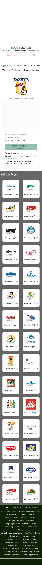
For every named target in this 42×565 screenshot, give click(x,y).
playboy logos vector (12, 542)
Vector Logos (6, 65)
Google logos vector (12, 524)
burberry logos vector (29, 517)
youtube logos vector (30, 555)
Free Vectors (34, 51)
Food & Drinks (17, 65)
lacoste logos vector (12, 527)
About (6, 507)
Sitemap (35, 507)
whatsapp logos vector (12, 555)
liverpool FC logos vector (21, 530)
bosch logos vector (12, 517)
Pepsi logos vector (11, 539)
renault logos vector (29, 545)
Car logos (11, 521)
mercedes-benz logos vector (11, 533)
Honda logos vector (29, 524)
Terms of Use (12, 158)
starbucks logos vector (30, 548)
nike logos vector (29, 536)
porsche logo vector (12, 545)
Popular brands (21, 51)
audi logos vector (13, 514)
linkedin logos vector (29, 527)
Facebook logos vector (25, 521)
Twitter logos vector (10, 552)
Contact (26, 507)
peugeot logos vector (28, 539)
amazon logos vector (8, 511)
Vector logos (7, 51)
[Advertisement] (21, 23)
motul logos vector (13, 536)
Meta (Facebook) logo (32, 533)
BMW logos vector (28, 514)
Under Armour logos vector (29, 552)
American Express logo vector (29, 511)
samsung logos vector (11, 548)
